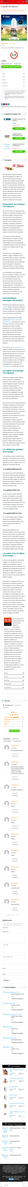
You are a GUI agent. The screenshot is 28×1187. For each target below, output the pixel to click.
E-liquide (22, 47)
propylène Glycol (7, 322)
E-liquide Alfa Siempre (16, 1039)
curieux (4, 506)
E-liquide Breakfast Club (15, 1155)
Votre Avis (6, 931)
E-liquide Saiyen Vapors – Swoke (17, 1128)
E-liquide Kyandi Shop (14, 1141)
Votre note (5, 927)
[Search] (19, 2)
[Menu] (2, 2)
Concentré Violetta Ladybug (16, 1078)
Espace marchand (9, 1177)
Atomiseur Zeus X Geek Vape (16, 1103)
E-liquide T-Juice (15, 1049)
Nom (4, 968)
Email (4, 974)
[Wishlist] (23, 2)
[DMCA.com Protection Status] (14, 1178)
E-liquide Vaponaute (14, 1136)
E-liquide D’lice (14, 1028)
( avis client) (12, 43)
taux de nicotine (17, 347)
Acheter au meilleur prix (11, 66)
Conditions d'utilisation (17, 1176)
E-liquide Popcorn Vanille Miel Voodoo (17, 134)
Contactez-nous (19, 1177)
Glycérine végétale (15, 320)
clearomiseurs (6, 366)
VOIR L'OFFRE (19, 128)
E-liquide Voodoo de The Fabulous (18, 119)
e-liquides (5, 307)
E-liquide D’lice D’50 (15, 1005)
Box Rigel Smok (13, 1095)
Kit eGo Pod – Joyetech (15, 1147)
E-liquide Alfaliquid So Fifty (17, 994)
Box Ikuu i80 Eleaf (13, 1086)
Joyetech (11, 1151)
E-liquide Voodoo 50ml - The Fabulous (18, 144)
